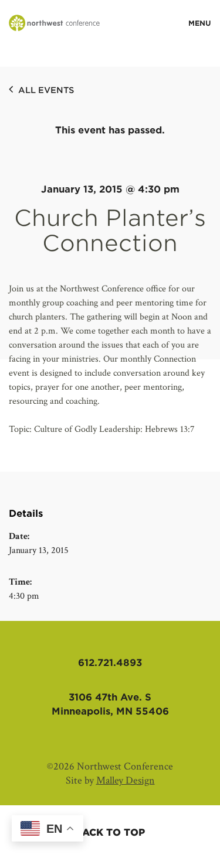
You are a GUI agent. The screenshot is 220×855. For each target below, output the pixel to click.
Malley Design (125, 780)
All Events (45, 90)
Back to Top (110, 832)
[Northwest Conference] (54, 24)
